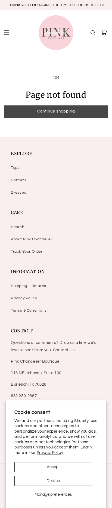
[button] (7, 32)
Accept (53, 467)
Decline (53, 481)
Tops (15, 168)
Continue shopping (56, 111)
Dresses (18, 192)
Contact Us (64, 350)
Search (17, 227)
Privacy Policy (50, 453)
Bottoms (19, 180)
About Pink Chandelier (31, 239)
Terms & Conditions (29, 310)
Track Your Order (27, 251)
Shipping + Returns (28, 286)
